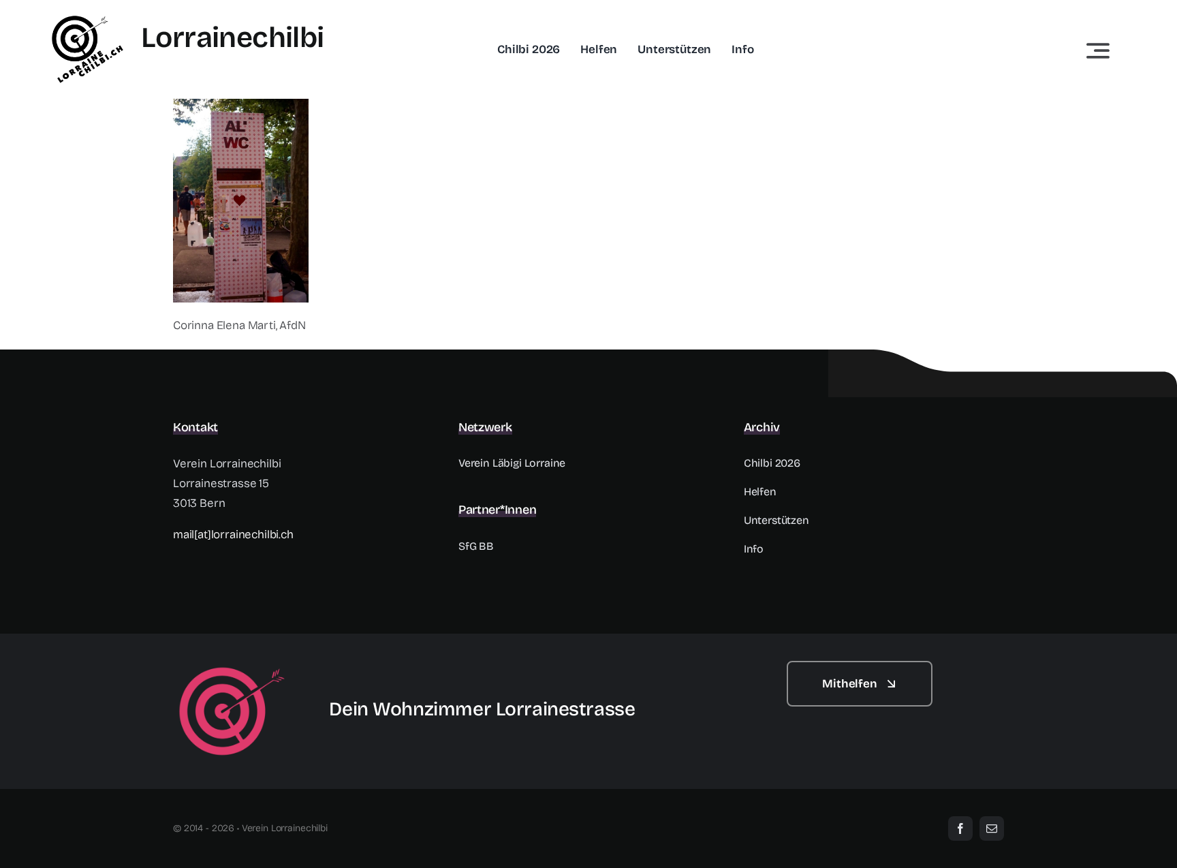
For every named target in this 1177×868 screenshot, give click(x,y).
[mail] (991, 828)
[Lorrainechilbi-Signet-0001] (232, 667)
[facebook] (960, 828)
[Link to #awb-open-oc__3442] (1098, 50)
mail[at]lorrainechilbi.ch (233, 534)
